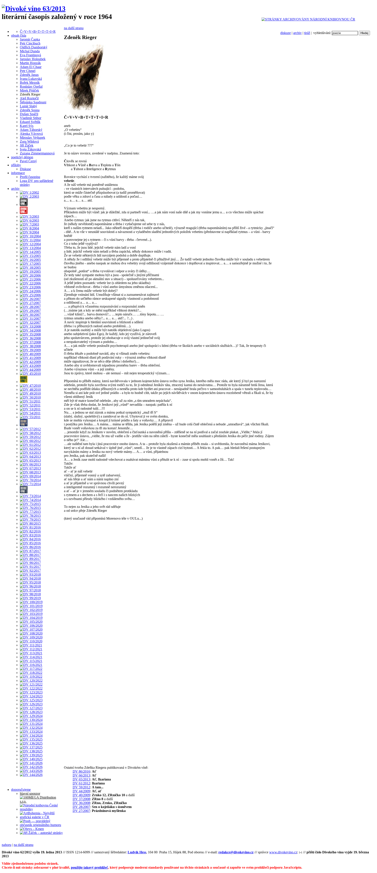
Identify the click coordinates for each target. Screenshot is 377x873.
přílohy (16, 165)
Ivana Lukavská (31, 78)
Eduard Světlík (30, 122)
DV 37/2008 (81, 799)
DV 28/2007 (81, 807)
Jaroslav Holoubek (33, 59)
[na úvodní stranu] (33, 8)
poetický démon (22, 157)
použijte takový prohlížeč (89, 867)
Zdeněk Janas (29, 75)
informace (18, 173)
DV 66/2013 (81, 775)
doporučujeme (21, 789)
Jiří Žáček (26, 145)
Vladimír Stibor (30, 118)
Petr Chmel (27, 71)
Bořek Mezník (30, 82)
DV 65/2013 (81, 779)
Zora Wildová (29, 141)
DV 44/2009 (81, 791)
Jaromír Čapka (30, 39)
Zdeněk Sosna (29, 110)
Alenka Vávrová (31, 133)
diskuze (285, 33)
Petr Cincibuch (30, 43)
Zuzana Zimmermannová (37, 153)
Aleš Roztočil (29, 98)
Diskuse (25, 169)
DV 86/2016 (81, 771)
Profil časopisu (30, 177)
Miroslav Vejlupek (32, 137)
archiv (297, 33)
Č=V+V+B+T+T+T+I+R (38, 31)
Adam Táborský (31, 130)
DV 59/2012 (81, 787)
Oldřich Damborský (33, 47)
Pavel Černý (28, 161)
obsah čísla (18, 35)
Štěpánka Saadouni (33, 102)
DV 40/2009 (81, 795)
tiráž (307, 33)
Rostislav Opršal (31, 86)
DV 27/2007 (81, 811)
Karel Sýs (26, 126)
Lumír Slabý (28, 106)
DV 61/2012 (81, 783)
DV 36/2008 (81, 803)
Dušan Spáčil (29, 114)
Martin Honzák (30, 63)
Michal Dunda (30, 51)
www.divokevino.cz (283, 852)
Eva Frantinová (30, 55)
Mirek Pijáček (29, 90)
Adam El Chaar (30, 67)
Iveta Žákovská (30, 149)
